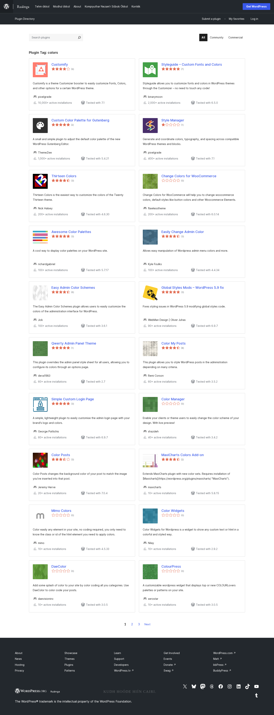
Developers (121, 664)
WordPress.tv (124, 670)
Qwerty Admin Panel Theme (73, 343)
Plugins (68, 664)
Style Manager (172, 120)
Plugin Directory (25, 18)
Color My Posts (173, 343)
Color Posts (60, 455)
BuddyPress (222, 670)
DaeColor (58, 566)
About (18, 653)
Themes (69, 658)
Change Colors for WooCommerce (188, 176)
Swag (169, 670)
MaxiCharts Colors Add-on (182, 455)
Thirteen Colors (63, 176)
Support (119, 658)
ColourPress (171, 566)
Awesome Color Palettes (71, 232)
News (18, 658)
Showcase (70, 653)
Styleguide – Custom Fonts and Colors (191, 64)
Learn (117, 653)
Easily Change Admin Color (182, 232)
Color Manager (173, 399)
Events (168, 658)
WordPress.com (224, 653)
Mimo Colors (61, 511)
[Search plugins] (79, 37)
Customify (59, 64)
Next (147, 624)
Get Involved (172, 653)
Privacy (19, 670)
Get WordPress (256, 6)
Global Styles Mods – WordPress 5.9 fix (192, 288)
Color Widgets (172, 511)
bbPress (220, 664)
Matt (217, 658)
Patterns (69, 670)
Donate (170, 664)
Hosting (19, 664)
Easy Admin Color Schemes (73, 288)
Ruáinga (55, 691)
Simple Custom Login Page (72, 399)
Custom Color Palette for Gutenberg (80, 120)
